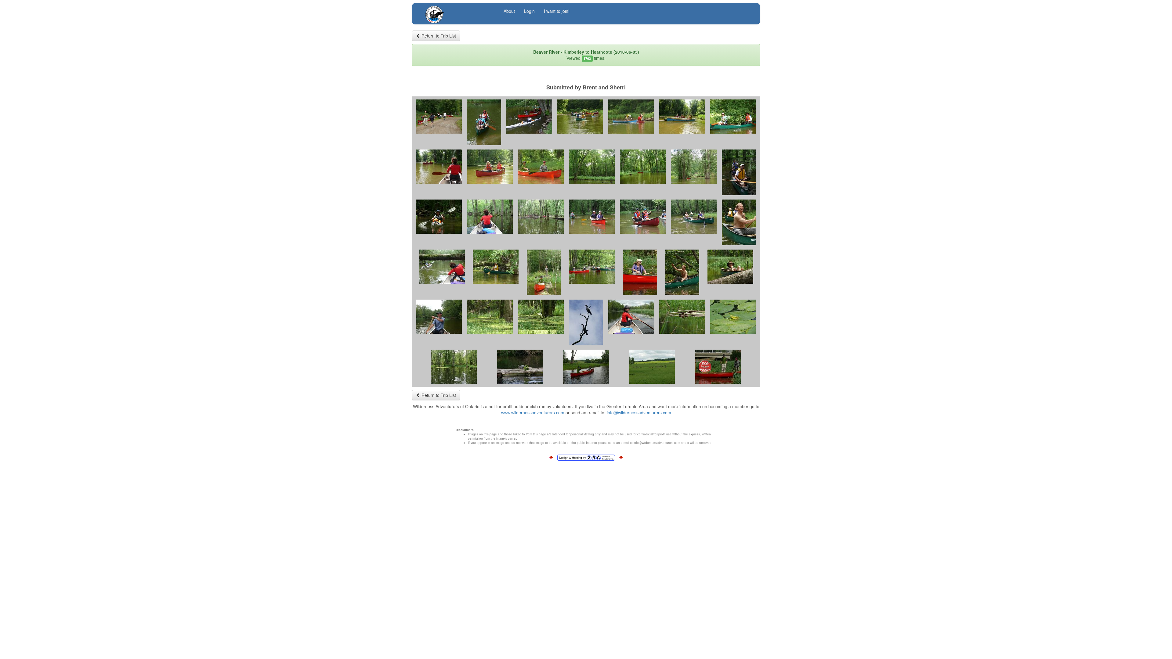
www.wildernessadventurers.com (532, 412)
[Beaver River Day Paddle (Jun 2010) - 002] (484, 122)
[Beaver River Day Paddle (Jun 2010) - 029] (439, 317)
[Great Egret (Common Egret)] (490, 317)
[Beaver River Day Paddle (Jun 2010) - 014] (739, 172)
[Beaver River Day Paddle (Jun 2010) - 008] (439, 166)
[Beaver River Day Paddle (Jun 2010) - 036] (454, 367)
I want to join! (557, 11)
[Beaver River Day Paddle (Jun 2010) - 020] (694, 217)
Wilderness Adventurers (458, 11)
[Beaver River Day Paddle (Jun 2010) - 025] (592, 267)
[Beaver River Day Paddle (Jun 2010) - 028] (730, 267)
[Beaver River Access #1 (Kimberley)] (439, 116)
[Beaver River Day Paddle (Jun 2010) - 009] (490, 166)
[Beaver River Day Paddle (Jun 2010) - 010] (541, 166)
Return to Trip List (438, 36)
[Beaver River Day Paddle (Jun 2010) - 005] (631, 116)
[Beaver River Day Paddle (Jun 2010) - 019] (643, 217)
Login (529, 11)
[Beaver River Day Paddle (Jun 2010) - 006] (682, 116)
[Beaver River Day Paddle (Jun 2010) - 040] (718, 367)
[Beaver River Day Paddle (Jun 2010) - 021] (739, 222)
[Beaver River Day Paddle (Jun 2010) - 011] (592, 166)
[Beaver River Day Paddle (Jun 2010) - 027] (682, 272)
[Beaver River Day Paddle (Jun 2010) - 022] (442, 267)
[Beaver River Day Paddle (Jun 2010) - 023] (496, 267)
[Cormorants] (586, 322)
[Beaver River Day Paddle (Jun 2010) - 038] (586, 367)
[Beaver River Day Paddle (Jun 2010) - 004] (580, 116)
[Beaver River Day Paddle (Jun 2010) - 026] (640, 272)
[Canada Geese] (652, 367)
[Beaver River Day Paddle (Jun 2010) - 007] (733, 116)
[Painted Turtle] (520, 367)
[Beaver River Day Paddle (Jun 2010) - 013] (694, 166)
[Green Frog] (733, 317)
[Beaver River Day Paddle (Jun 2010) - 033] (631, 317)
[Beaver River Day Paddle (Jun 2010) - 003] (529, 116)
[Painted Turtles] (682, 317)
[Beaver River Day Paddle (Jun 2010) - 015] (439, 217)
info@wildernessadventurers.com (639, 412)
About (509, 11)
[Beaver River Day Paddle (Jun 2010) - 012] (643, 166)
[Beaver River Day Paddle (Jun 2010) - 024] (544, 272)
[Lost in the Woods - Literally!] (541, 217)
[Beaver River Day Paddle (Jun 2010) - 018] (592, 217)
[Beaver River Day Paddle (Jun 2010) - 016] (490, 217)
